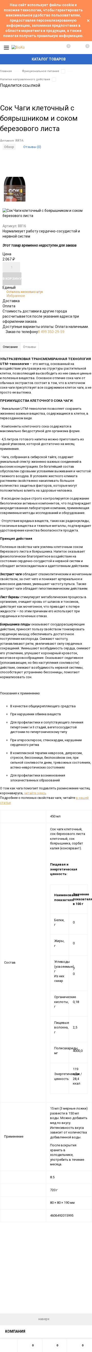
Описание (10, 347)
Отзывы (29, 347)
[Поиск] (75, 48)
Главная (6, 71)
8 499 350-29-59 (51, 332)
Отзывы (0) (32, 147)
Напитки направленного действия (25, 79)
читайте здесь (35, 793)
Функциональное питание (40, 71)
